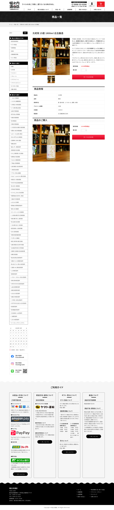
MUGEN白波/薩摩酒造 (17, 182)
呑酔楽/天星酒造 (15, 156)
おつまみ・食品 (15, 86)
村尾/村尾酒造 (15, 124)
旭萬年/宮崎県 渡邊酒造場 (18, 251)
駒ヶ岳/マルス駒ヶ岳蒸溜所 (18, 264)
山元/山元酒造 (15, 202)
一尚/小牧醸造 (15, 98)
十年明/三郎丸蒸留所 (16, 300)
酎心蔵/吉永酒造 (15, 222)
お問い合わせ (97, 9)
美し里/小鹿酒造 (15, 186)
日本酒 (13, 69)
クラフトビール (15, 79)
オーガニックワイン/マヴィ (18, 323)
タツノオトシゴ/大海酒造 (17, 212)
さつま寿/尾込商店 (16, 108)
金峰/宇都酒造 (15, 111)
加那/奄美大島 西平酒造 (17, 244)
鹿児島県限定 (14, 41)
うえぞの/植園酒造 (16, 101)
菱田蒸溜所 (14, 274)
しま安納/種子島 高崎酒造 (18, 215)
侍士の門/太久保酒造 (16, 137)
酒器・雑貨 (14, 89)
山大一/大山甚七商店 (16, 134)
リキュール (14, 76)
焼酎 (12, 66)
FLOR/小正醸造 (15, 238)
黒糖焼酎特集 (14, 54)
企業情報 (80, 494)
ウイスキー (14, 73)
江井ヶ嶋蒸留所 (15, 319)
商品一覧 (57, 9)
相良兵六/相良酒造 (16, 179)
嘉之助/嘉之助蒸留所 (16, 257)
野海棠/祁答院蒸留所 (16, 205)
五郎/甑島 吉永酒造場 (17, 166)
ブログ (29, 9)
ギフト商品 (14, 44)
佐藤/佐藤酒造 (15, 117)
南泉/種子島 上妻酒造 (17, 218)
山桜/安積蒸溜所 (15, 287)
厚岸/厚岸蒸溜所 (15, 280)
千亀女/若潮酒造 (15, 163)
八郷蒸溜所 (14, 316)
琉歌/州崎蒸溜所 (15, 297)
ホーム (79, 489)
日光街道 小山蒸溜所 (16, 313)
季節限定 (13, 48)
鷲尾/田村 (13, 143)
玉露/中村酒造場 (15, 199)
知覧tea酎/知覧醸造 (16, 130)
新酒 (12, 51)
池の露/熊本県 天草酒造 (17, 248)
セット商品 (14, 57)
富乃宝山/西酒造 (15, 114)
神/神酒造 (13, 121)
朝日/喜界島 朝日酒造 (17, 241)
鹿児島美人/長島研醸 (16, 228)
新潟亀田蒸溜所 (15, 310)
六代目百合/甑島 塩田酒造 (18, 127)
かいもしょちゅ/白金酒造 (17, 192)
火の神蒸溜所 (14, 270)
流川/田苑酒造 (15, 231)
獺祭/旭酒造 (14, 254)
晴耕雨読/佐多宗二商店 (17, 196)
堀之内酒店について (43, 9)
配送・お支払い (83, 9)
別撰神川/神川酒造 (16, 140)
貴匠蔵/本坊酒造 (15, 150)
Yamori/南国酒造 (15, 160)
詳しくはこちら (21, 474)
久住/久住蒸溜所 (15, 293)
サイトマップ (94, 494)
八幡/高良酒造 (15, 169)
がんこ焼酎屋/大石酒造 (17, 153)
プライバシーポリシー (96, 492)
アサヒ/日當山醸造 (16, 173)
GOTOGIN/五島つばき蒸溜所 (18, 303)
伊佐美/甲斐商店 (15, 189)
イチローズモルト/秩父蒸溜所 (18, 277)
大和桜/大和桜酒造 (16, 104)
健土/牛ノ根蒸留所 (16, 147)
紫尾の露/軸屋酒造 (16, 235)
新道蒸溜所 (14, 306)
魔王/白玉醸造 (15, 209)
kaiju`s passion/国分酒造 (18, 176)
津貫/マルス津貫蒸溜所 (17, 261)
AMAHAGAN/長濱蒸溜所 (17, 284)
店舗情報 (69, 9)
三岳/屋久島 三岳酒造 (17, 225)
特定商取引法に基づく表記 (98, 489)
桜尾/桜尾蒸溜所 (15, 290)
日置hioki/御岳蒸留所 (17, 267)
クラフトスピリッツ (16, 82)
